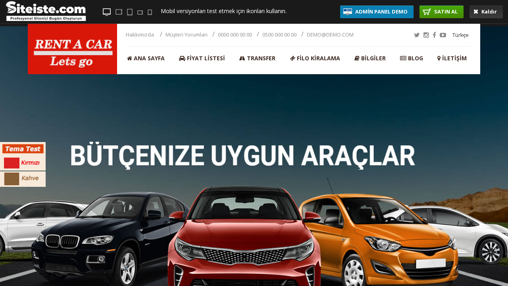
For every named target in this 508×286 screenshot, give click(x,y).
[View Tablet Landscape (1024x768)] (118, 12)
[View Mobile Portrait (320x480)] (150, 12)
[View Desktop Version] (107, 12)
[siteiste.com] (46, 19)
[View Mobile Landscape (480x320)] (140, 12)
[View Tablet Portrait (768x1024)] (130, 12)
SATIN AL (445, 11)
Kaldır (488, 11)
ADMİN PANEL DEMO (381, 11)
